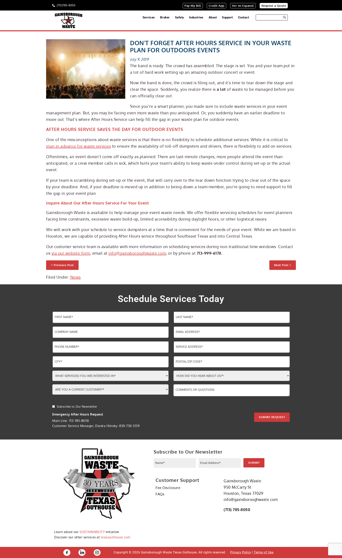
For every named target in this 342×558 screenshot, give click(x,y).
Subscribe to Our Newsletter (77, 406)
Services (148, 17)
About (213, 17)
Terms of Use (263, 552)
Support (227, 17)
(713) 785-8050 (237, 509)
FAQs (160, 494)
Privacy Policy (240, 552)
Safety (179, 17)
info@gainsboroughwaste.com (137, 253)
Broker (165, 17)
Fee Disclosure (168, 487)
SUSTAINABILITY (92, 532)
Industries (196, 17)
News (75, 277)
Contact (243, 17)
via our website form (70, 253)
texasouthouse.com (115, 537)
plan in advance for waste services (78, 146)
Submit (254, 462)
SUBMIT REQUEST (272, 417)
